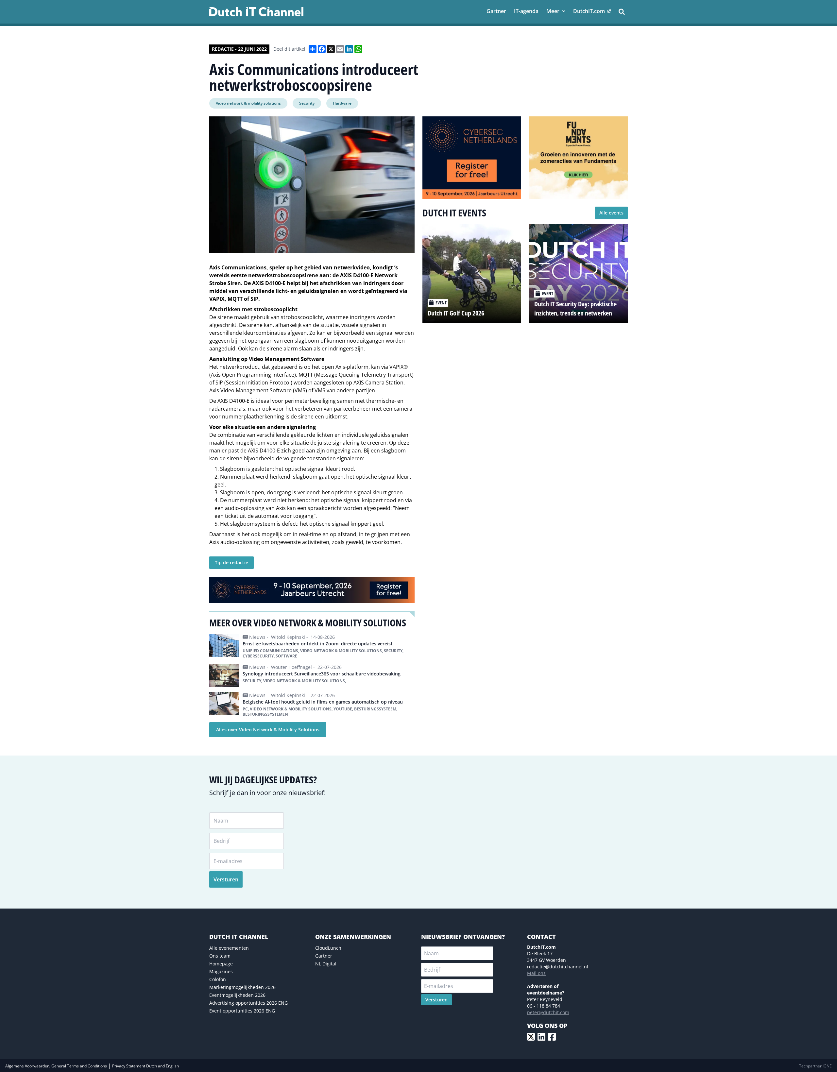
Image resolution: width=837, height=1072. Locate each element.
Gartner (323, 956)
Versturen (226, 879)
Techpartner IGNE (815, 1066)
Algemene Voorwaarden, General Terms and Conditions (56, 1066)
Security (307, 103)
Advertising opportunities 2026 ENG (248, 1003)
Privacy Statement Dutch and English (145, 1066)
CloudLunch (328, 948)
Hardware (342, 103)
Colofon (217, 979)
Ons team (220, 956)
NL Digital (325, 964)
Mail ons (536, 973)
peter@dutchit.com (548, 1012)
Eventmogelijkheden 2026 (237, 995)
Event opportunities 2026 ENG (242, 1011)
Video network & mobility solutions (248, 103)
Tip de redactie (231, 562)
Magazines (221, 971)
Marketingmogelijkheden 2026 (242, 987)
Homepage (221, 964)
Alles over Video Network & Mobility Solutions (267, 729)
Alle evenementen (229, 948)
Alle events (611, 213)
